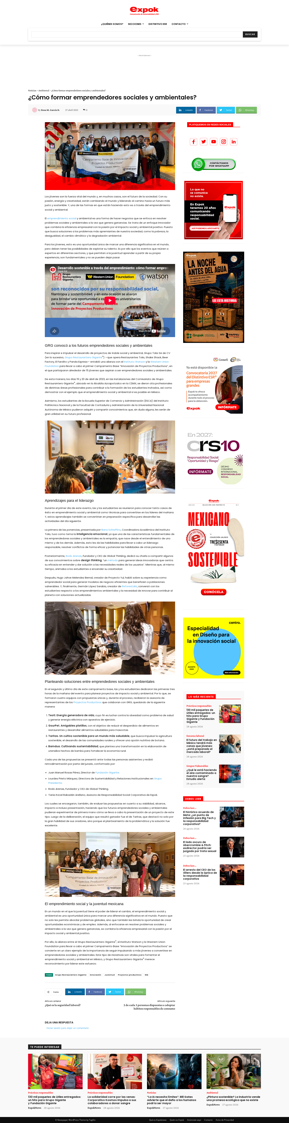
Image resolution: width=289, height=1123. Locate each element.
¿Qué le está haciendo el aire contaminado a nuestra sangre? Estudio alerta (201, 774)
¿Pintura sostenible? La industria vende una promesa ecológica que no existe (233, 1098)
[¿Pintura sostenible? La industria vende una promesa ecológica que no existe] (234, 1071)
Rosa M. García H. (50, 110)
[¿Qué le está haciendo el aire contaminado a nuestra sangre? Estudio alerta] (230, 774)
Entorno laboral (195, 736)
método (112, 560)
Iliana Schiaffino (111, 529)
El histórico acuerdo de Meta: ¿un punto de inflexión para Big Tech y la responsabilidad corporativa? (199, 818)
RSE (146, 974)
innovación (95, 974)
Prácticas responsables (198, 706)
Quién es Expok (177, 1119)
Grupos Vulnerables (197, 766)
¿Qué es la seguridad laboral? (63, 1005)
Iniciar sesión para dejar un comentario (67, 1028)
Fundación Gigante (107, 772)
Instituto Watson (134, 361)
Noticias (32, 90)
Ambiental (43, 90)
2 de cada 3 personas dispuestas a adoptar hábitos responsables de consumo (149, 1006)
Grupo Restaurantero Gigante (83, 357)
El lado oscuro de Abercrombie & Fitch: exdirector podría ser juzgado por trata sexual (199, 846)
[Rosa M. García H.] (35, 109)
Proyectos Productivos (87, 702)
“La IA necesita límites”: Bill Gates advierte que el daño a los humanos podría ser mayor (171, 1100)
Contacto (208, 1119)
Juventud (110, 974)
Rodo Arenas (73, 556)
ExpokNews (34, 1107)
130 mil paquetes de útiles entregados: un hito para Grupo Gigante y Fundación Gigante (200, 716)
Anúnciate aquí (194, 1119)
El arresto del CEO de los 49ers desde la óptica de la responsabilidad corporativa (200, 874)
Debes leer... (189, 808)
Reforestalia (129, 586)
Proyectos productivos (129, 974)
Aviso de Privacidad (225, 1119)
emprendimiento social (61, 218)
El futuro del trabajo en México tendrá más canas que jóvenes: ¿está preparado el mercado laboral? (201, 746)
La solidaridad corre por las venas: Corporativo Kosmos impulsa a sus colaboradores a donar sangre (112, 1100)
